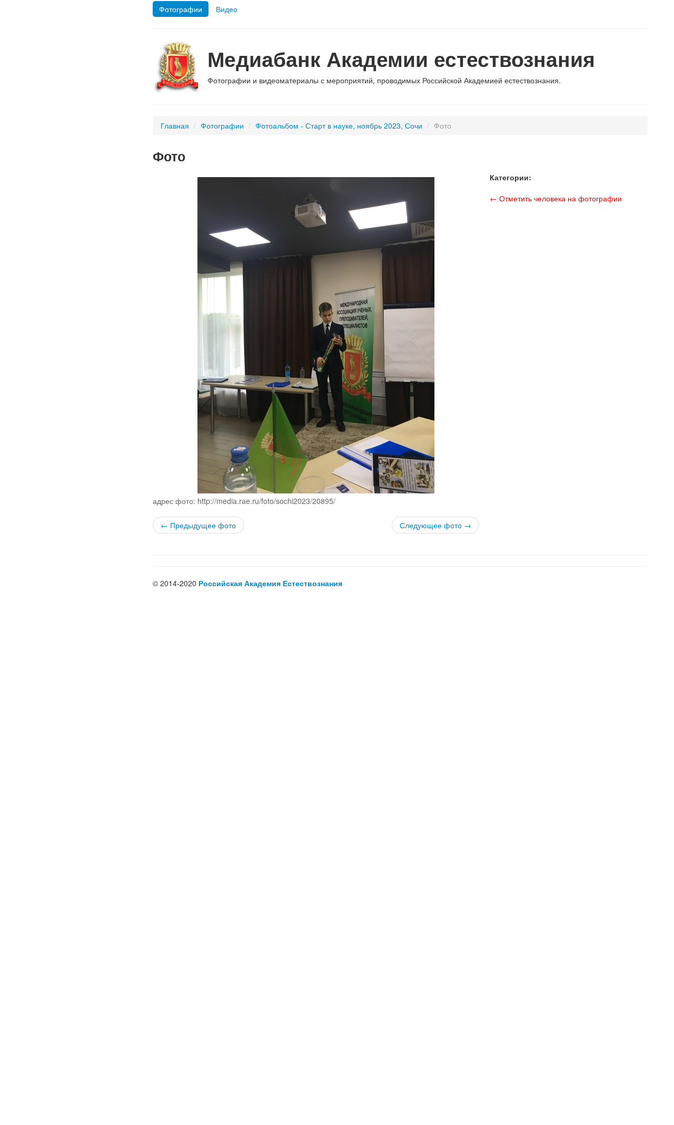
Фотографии (180, 9)
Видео (226, 9)
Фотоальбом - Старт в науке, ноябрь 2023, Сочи (338, 125)
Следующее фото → (435, 525)
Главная (175, 125)
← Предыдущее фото (198, 525)
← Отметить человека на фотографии (556, 198)
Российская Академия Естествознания (270, 583)
